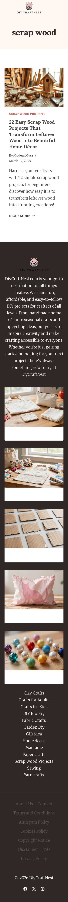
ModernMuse (23, 155)
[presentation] (34, 87)
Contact (45, 804)
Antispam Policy (34, 822)
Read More (22, 216)
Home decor (34, 740)
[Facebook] (25, 889)
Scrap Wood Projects (27, 114)
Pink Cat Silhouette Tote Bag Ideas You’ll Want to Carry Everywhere (34, 616)
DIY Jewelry (34, 713)
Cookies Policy (34, 831)
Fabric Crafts (34, 720)
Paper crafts (34, 754)
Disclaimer (28, 849)
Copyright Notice (34, 840)
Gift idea (34, 734)
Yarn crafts (34, 775)
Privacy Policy (34, 858)
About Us (24, 804)
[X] (34, 889)
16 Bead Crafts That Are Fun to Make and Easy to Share (34, 677)
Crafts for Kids (34, 706)
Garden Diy (34, 727)
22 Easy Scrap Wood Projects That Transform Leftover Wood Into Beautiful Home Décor (32, 134)
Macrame (34, 747)
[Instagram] (42, 889)
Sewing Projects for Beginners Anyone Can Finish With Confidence (34, 433)
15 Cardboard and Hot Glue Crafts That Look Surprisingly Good (34, 555)
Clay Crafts (34, 693)
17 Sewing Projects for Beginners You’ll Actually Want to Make (34, 494)
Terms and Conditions (34, 813)
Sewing (34, 768)
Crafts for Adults (34, 700)
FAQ (46, 849)
